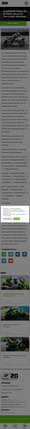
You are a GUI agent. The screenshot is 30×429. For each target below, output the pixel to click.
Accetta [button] (17, 218)
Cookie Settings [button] (8, 218)
